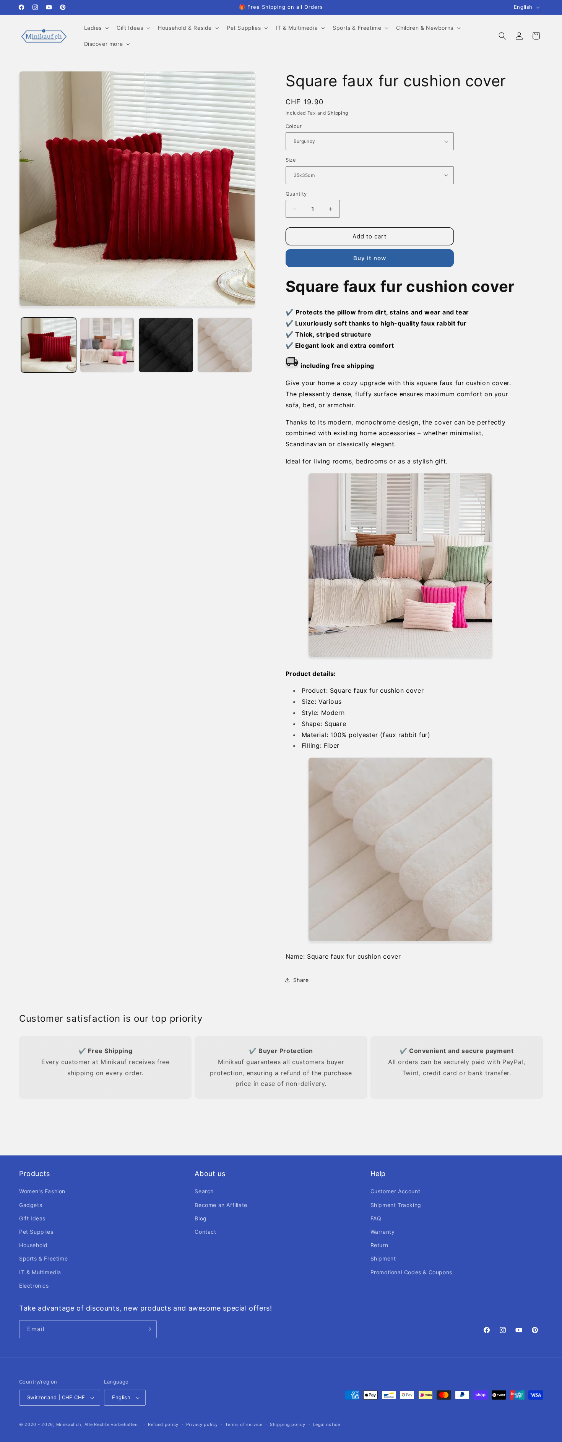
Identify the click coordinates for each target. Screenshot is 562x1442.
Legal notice (326, 1424)
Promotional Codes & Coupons (411, 1272)
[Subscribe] (148, 1329)
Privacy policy (202, 1424)
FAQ (376, 1218)
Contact (205, 1231)
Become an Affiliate (221, 1205)
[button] (96, 28)
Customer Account (395, 1191)
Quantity (296, 194)
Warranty (382, 1231)
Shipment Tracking (395, 1205)
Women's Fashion (42, 1191)
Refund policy (163, 1424)
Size (291, 160)
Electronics (34, 1285)
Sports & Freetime (43, 1258)
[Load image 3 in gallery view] (165, 345)
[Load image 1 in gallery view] (48, 345)
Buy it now (369, 258)
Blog (200, 1218)
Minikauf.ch (69, 1424)
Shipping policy (287, 1424)
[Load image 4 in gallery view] (224, 345)
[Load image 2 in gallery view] (107, 345)
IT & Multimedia (40, 1272)
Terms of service (243, 1424)
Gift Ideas (32, 1218)
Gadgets (30, 1205)
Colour (294, 126)
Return (379, 1245)
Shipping (337, 113)
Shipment (383, 1258)
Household (33, 1245)
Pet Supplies (36, 1231)
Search (204, 1191)
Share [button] (301, 980)
